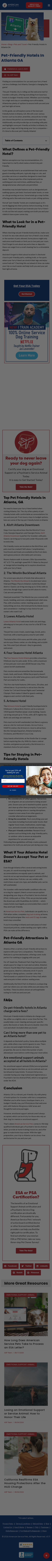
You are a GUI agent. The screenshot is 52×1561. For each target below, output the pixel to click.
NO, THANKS (13, 790)
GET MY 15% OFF (13, 786)
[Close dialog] (50, 767)
